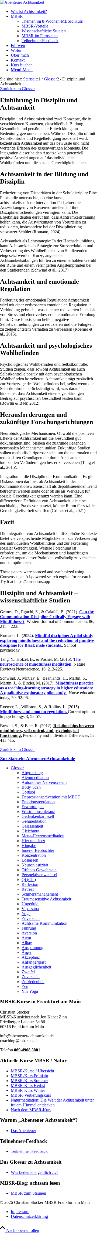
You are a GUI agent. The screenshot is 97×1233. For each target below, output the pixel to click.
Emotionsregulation (38, 802)
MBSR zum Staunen (28, 1193)
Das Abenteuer (23, 1130)
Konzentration (34, 855)
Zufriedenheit (33, 981)
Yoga (26, 913)
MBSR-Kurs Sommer (29, 1080)
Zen (25, 986)
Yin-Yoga (30, 991)
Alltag (27, 942)
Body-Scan (31, 787)
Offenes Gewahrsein (39, 870)
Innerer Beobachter (38, 850)
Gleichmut (30, 831)
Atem (26, 938)
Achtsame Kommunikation (44, 923)
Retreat (28, 889)
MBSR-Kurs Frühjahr (29, 1075)
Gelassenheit (32, 826)
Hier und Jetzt (33, 840)
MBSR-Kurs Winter (28, 1090)
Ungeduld (30, 904)
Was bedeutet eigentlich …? (34, 1172)
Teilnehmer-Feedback (29, 1151)
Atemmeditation (35, 777)
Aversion (29, 933)
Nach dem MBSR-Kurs (31, 1109)
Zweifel (28, 972)
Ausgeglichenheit (36, 967)
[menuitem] (54, 11)
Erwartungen (33, 806)
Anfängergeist (34, 962)
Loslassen (30, 860)
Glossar (17, 767)
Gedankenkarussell (38, 816)
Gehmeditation (34, 821)
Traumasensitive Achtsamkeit (46, 899)
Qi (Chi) (29, 879)
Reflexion (30, 884)
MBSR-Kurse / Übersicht (32, 1071)
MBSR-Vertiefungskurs (31, 1095)
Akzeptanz (31, 957)
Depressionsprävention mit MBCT (51, 797)
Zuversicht (31, 918)
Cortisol (28, 792)
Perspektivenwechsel (39, 874)
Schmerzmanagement (40, 894)
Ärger (27, 952)
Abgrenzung (32, 772)
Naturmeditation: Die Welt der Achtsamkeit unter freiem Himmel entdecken (52, 1102)
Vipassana (30, 908)
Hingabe (29, 845)
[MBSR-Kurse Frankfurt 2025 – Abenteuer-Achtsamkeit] (22, 2)
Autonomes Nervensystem (44, 782)
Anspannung (32, 947)
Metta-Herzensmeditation (43, 836)
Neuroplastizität (35, 865)
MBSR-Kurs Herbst (28, 1085)
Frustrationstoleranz (38, 811)
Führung (29, 928)
